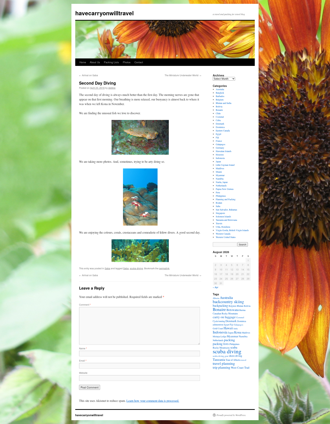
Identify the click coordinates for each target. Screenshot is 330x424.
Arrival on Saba (88, 75)
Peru (218, 192)
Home (82, 62)
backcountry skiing (228, 301)
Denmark (220, 123)
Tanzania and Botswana (226, 219)
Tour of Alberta (233, 360)
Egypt (218, 133)
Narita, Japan (222, 182)
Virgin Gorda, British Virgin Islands (232, 230)
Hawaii (228, 328)
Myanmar (220, 175)
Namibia (219, 178)
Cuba (218, 120)
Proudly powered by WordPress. (231, 415)
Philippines (221, 195)
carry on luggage (224, 317)
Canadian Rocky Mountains (225, 313)
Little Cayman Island (225, 164)
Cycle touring (219, 321)
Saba (107, 268)
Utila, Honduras (223, 226)
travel (243, 359)
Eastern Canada (223, 130)
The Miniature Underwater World (183, 75)
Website (83, 372)
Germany (220, 147)
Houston (220, 154)
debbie (112, 87)
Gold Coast (218, 328)
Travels (219, 223)
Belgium (219, 99)
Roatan (219, 202)
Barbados (220, 96)
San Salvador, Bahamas (226, 209)
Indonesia (220, 157)
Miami (219, 171)
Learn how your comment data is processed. (152, 401)
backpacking (220, 305)
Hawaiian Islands (223, 151)
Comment (85, 304)
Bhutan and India (223, 102)
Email (83, 360)
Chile (218, 113)
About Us (95, 62)
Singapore (220, 212)
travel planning (224, 363)
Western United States (226, 237)
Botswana (232, 310)
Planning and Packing (225, 199)
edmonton (218, 324)
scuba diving (136, 268)
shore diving (235, 356)
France (219, 140)
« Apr (215, 287)
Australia (220, 89)
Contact (138, 62)
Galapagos (220, 144)
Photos (127, 62)
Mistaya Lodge (219, 336)
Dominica (220, 127)
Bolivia (219, 106)
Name (83, 348)
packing (229, 339)
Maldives (220, 168)
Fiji (217, 137)
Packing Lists (111, 62)
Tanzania (219, 359)
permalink (164, 268)
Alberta (216, 298)
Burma (242, 310)
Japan (218, 161)
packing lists (221, 343)
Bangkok (220, 92)
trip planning (221, 367)
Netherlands (221, 185)
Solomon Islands (223, 216)
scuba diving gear (220, 355)
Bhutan (240, 305)
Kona (237, 332)
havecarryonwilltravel (104, 13)
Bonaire (219, 109)
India (236, 328)
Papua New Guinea (224, 188)
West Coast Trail (240, 367)
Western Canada (223, 233)
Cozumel (220, 116)
